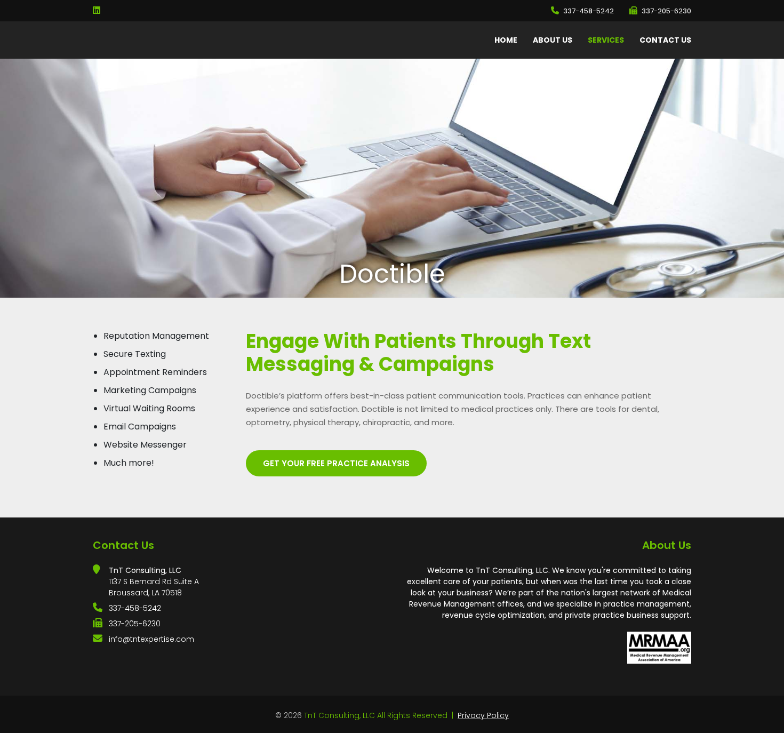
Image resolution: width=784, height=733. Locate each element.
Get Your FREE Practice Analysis (336, 463)
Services (606, 40)
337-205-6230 (666, 11)
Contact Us (665, 40)
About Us (552, 40)
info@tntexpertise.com (151, 639)
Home (505, 40)
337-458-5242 (588, 11)
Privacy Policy (483, 715)
